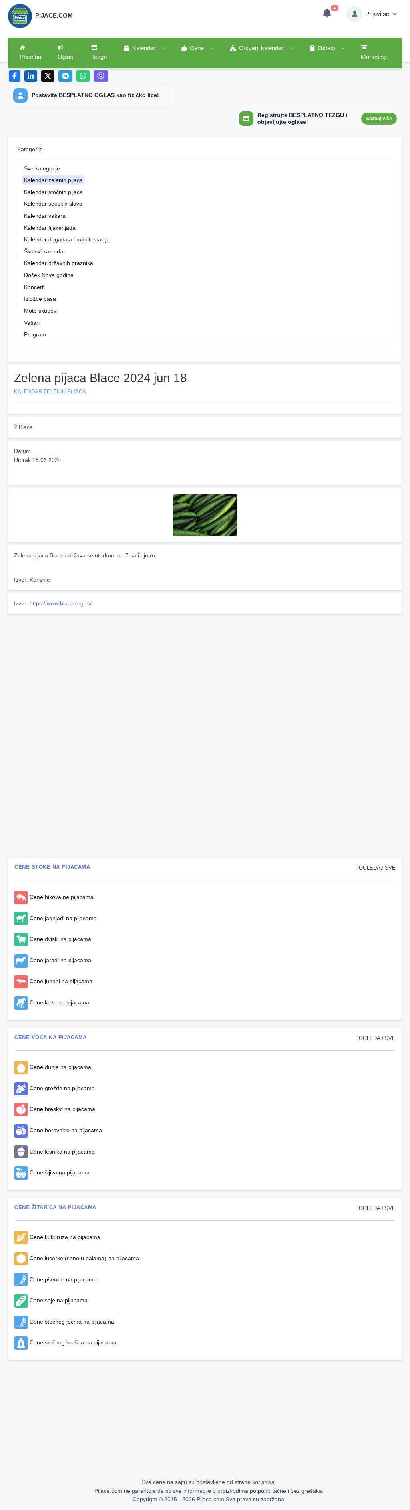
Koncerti (34, 287)
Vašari (32, 323)
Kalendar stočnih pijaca (53, 192)
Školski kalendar (44, 251)
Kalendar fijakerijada (50, 228)
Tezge (99, 57)
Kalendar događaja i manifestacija (67, 239)
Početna (30, 57)
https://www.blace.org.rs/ (61, 603)
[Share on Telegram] (65, 76)
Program (35, 334)
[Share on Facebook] (14, 76)
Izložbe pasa (40, 299)
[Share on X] (47, 76)
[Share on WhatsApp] (83, 76)
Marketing (374, 57)
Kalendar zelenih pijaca (53, 180)
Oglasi (66, 57)
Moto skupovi (41, 311)
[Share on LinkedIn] (31, 76)
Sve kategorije (42, 168)
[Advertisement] (205, 673)
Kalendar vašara (45, 216)
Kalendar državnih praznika (58, 263)
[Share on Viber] (101, 76)
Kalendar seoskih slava (53, 203)
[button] (144, 48)
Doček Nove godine (49, 275)
